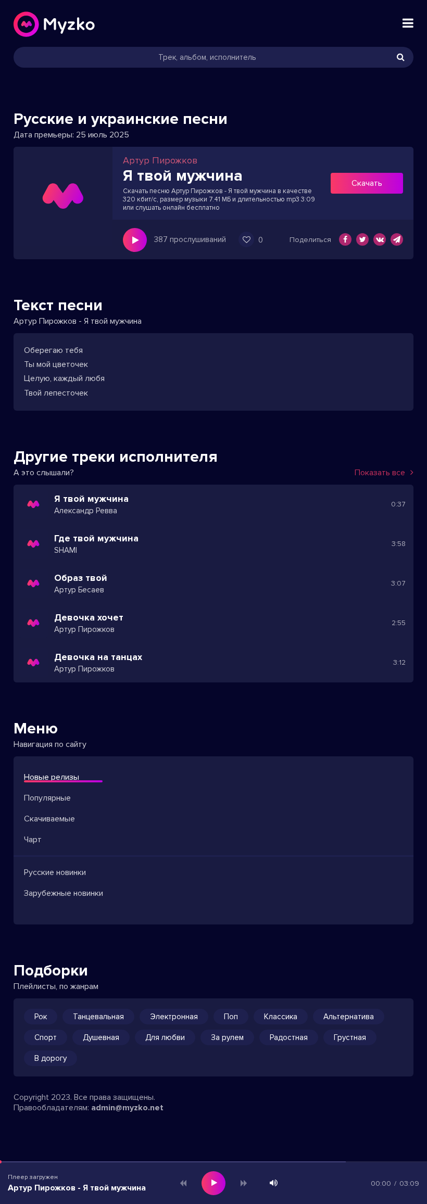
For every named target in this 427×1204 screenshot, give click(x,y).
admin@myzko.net (127, 1107)
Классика (280, 1016)
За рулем (227, 1037)
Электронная (174, 1016)
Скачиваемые (49, 819)
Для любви (165, 1037)
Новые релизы (51, 777)
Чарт (33, 839)
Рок (40, 1016)
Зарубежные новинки (63, 893)
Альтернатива (348, 1016)
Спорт (45, 1037)
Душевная (101, 1037)
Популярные (47, 798)
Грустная (350, 1037)
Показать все (380, 472)
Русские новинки (55, 872)
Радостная (289, 1037)
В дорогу (50, 1058)
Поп (231, 1016)
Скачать (366, 183)
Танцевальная (98, 1016)
